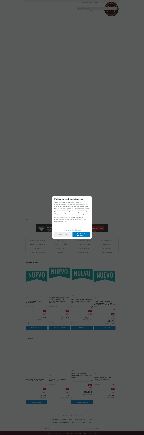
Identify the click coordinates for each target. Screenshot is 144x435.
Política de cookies (68, 230)
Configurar (78, 230)
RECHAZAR (63, 234)
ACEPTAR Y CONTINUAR (81, 234)
